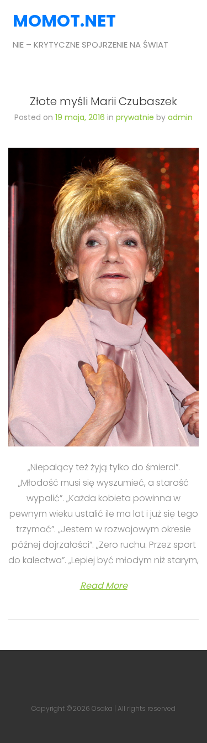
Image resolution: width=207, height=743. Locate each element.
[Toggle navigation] (187, 32)
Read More (104, 585)
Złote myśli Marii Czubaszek (103, 101)
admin (180, 117)
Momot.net (52, 21)
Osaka (102, 708)
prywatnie (135, 117)
